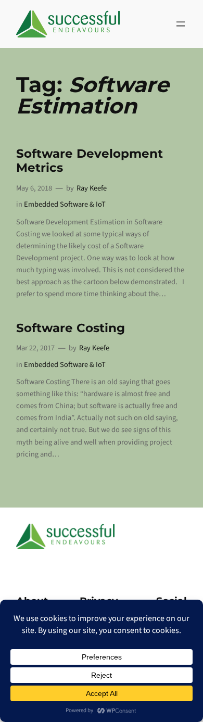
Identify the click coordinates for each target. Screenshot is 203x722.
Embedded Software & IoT (65, 204)
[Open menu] (180, 24)
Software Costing (70, 328)
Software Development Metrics (89, 161)
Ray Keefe (92, 188)
